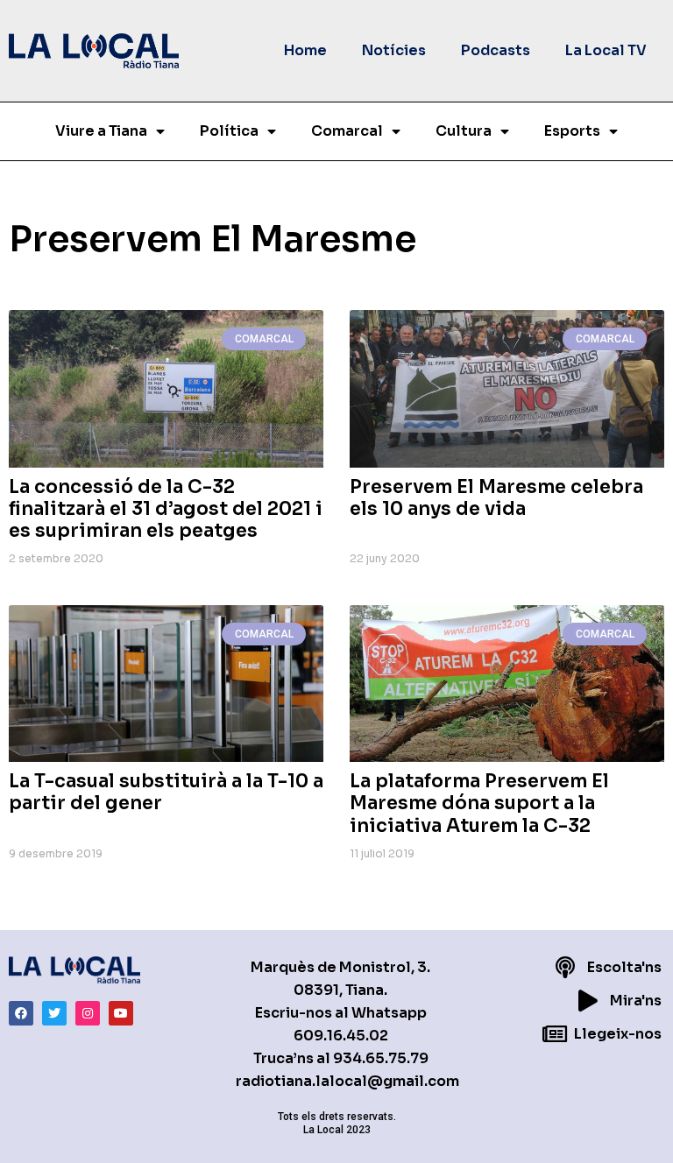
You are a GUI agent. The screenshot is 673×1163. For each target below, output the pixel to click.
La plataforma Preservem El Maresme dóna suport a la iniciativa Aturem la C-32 (479, 803)
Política (229, 131)
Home (305, 50)
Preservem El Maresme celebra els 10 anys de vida (496, 498)
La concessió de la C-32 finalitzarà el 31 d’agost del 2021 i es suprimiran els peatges (165, 509)
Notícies (394, 50)
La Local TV (606, 50)
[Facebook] (21, 1013)
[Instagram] (87, 1013)
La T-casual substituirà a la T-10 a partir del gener (166, 792)
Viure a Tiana (101, 131)
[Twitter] (54, 1013)
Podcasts (495, 50)
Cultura (464, 131)
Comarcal (347, 131)
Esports (572, 131)
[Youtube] (121, 1013)
